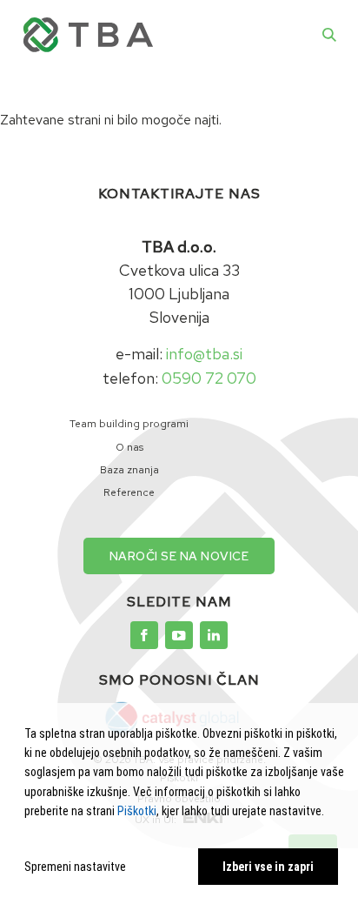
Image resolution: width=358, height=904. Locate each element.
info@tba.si (204, 354)
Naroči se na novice (179, 556)
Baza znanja (129, 470)
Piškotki (136, 811)
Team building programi (129, 424)
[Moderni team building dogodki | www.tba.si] (144, 635)
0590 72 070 (209, 378)
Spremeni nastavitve (75, 867)
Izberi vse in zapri (268, 867)
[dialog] (184, 803)
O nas (129, 447)
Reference (129, 492)
